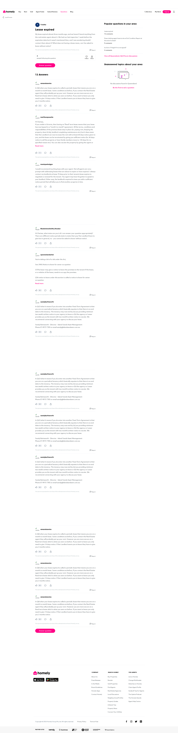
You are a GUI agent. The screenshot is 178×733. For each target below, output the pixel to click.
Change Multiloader (134, 680)
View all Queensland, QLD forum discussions (120, 56)
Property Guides (113, 701)
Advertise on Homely (135, 684)
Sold (31, 12)
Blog (71, 12)
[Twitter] (136, 721)
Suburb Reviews (52, 12)
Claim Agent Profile (134, 687)
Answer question (45, 65)
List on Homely (133, 677)
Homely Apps (95, 691)
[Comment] (45, 106)
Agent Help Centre (134, 701)
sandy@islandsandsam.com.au (68, 327)
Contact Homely (96, 694)
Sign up (166, 12)
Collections (148, 12)
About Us (94, 677)
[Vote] (36, 106)
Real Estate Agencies (114, 691)
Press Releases (95, 680)
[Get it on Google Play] (52, 680)
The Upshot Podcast (134, 694)
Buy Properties (112, 677)
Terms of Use (94, 721)
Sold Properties (112, 684)
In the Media (95, 684)
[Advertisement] (89, 4)
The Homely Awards (134, 698)
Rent (25, 12)
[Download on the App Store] (39, 680)
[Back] (3, 17)
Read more (39, 146)
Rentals (110, 680)
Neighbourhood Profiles (115, 698)
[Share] (51, 106)
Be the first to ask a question (123, 88)
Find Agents (111, 687)
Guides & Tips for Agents (136, 691)
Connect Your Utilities (115, 712)
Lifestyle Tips (112, 705)
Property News (112, 708)
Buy (20, 12)
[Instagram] (131, 721)
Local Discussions (113, 694)
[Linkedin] (141, 721)
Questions (64, 12)
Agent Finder (40, 12)
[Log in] (173, 11)
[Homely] (45, 673)
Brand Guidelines (96, 687)
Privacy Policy (81, 721)
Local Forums (8, 17)
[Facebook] (126, 721)
